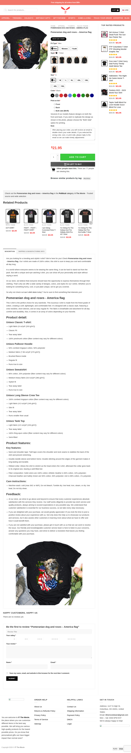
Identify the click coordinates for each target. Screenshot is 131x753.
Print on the (55, 100)
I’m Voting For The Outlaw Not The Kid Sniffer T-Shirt (85, 230)
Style (54, 53)
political (87, 178)
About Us (38, 707)
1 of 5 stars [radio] (9, 639)
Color (53, 90)
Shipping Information (75, 711)
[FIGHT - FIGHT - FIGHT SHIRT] (31, 216)
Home (53, 26)
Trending (17, 18)
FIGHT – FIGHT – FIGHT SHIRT (30, 229)
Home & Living (84, 18)
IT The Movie (23, 717)
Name (9, 662)
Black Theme (82, 26)
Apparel (6, 18)
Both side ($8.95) (62, 111)
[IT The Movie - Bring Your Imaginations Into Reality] (65, 10)
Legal (69, 724)
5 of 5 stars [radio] (63, 639)
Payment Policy (73, 715)
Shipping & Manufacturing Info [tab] (31, 251)
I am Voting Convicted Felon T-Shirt (49, 230)
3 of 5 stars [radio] (33, 639)
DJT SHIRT (10, 228)
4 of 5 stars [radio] (47, 639)
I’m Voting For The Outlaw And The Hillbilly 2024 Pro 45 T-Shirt (66, 231)
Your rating (11, 635)
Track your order (103, 18)
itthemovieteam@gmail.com (116, 715)
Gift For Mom (59, 18)
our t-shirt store (30, 292)
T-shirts (71, 26)
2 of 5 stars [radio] (20, 639)
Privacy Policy (40, 715)
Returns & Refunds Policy (44, 711)
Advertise (118, 18)
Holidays (28, 18)
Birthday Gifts (43, 18)
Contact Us (71, 707)
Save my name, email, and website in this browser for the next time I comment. (40, 673)
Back (58, 107)
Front (58, 104)
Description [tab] (10, 251)
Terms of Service (41, 720)
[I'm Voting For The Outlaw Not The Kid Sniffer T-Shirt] (85, 216)
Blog (127, 18)
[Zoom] (6, 66)
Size (53, 75)
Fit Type (54, 43)
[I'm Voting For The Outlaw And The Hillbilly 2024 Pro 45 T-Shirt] (67, 216)
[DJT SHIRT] (13, 216)
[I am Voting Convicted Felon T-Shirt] (49, 216)
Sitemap (37, 724)
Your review (11, 644)
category (66, 193)
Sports (71, 18)
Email (53, 662)
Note (52, 126)
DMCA (69, 720)
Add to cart (77, 157)
